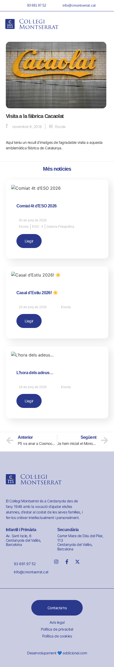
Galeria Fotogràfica (60, 226)
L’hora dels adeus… (35, 372)
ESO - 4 (37, 226)
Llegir (29, 241)
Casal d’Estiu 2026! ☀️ (37, 292)
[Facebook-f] (66, 561)
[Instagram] (56, 561)
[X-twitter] (77, 561)
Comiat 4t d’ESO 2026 (36, 206)
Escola (60, 126)
